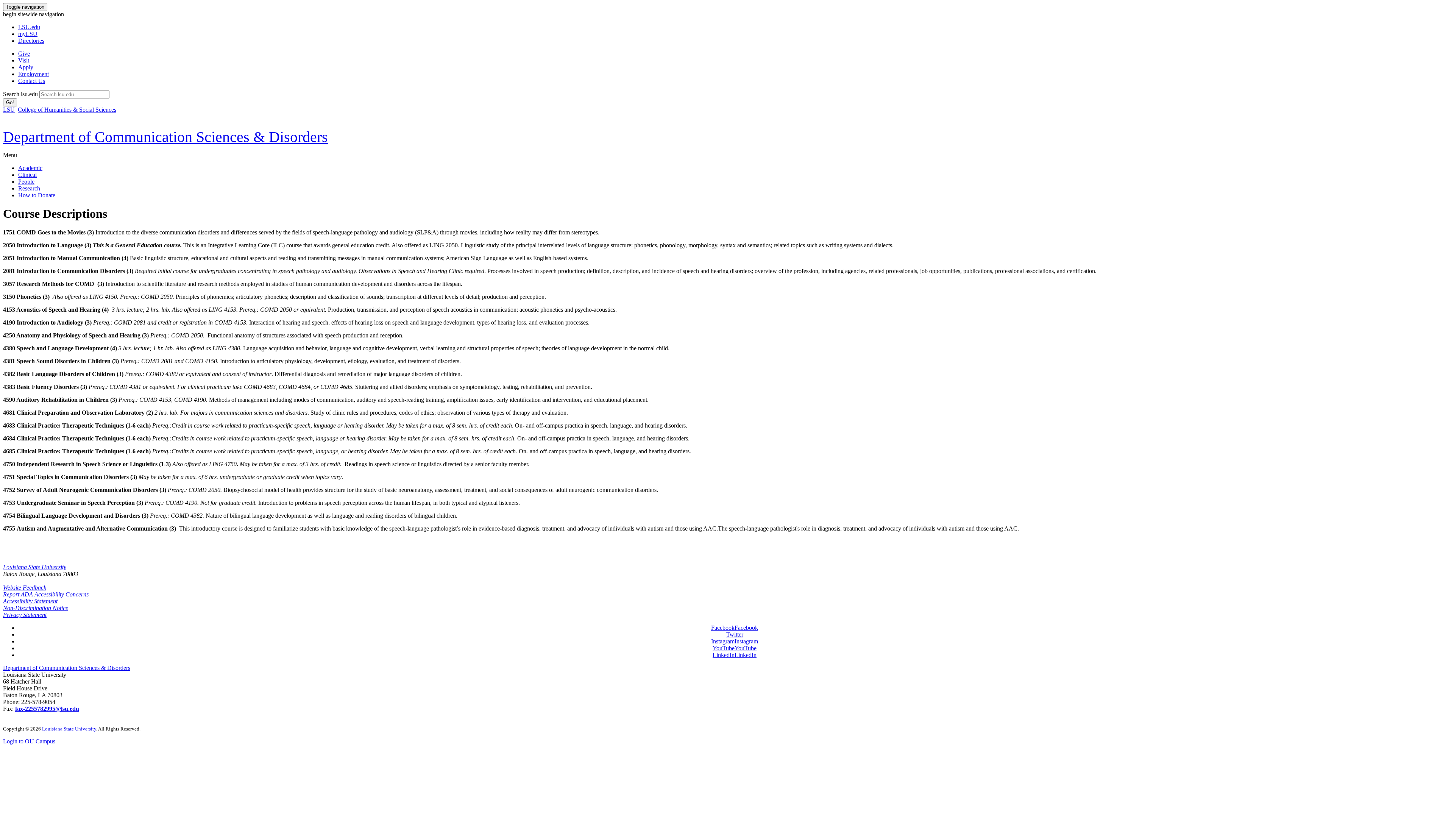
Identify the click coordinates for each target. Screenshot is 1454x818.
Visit (23, 60)
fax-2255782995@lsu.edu (47, 709)
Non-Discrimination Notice (35, 608)
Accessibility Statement (30, 601)
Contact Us (31, 81)
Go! (10, 102)
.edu (29, 27)
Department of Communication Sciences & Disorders (66, 668)
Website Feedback (24, 587)
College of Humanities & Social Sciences (67, 109)
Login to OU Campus (29, 741)
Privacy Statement (25, 615)
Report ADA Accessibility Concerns (46, 594)
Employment (33, 74)
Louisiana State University (34, 567)
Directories (31, 40)
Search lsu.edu (20, 94)
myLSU (27, 34)
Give (24, 53)
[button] (734, 627)
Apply (25, 67)
